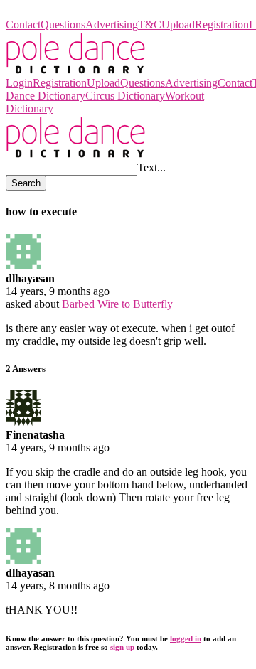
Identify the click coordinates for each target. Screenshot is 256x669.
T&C (149, 24)
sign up (122, 647)
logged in (185, 638)
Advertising (111, 24)
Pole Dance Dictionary (57, 12)
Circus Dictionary (125, 96)
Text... (151, 167)
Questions (63, 24)
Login (19, 83)
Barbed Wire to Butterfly (117, 304)
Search (26, 183)
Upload (178, 24)
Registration (222, 24)
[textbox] (71, 168)
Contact (23, 24)
